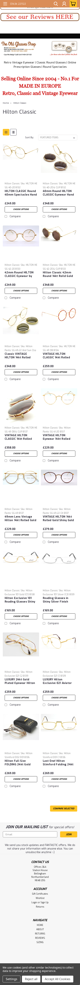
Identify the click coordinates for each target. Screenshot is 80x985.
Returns (40, 906)
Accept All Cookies (57, 979)
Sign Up (45, 902)
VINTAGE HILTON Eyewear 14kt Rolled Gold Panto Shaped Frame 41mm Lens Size (58, 437)
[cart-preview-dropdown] (72, 3)
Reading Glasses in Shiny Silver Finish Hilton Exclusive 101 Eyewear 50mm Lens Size (57, 600)
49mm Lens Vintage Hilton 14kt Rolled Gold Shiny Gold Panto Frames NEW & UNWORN (20, 518)
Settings (11, 979)
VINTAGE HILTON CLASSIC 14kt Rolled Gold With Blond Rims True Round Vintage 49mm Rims (58, 356)
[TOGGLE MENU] (5, 4)
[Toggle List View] (13, 132)
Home (6, 103)
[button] (40, 17)
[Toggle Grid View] (6, 132)
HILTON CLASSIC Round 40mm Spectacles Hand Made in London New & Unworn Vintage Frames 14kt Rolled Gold (21, 193)
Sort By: (29, 137)
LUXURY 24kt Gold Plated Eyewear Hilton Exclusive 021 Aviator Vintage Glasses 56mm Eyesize (20, 681)
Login (34, 902)
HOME (40, 925)
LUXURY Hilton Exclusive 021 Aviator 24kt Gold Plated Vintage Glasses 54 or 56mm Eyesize (58, 681)
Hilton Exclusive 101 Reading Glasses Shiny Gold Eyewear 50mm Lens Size (20, 600)
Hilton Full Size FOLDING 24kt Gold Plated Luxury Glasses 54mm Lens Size (20, 763)
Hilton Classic (19, 103)
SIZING (40, 942)
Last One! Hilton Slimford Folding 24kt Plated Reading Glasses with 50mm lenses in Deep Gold (59, 763)
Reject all (31, 979)
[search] (56, 4)
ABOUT (40, 929)
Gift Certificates (40, 893)
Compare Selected (63, 808)
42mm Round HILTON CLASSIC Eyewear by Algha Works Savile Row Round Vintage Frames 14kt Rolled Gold (19, 274)
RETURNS (40, 933)
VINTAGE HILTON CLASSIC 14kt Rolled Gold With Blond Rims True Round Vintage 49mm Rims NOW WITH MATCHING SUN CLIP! (20, 437)
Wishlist (40, 898)
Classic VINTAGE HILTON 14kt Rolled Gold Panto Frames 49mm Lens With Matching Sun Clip (18, 356)
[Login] (64, 4)
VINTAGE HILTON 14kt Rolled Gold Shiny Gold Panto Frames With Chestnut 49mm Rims (58, 518)
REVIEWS (40, 938)
